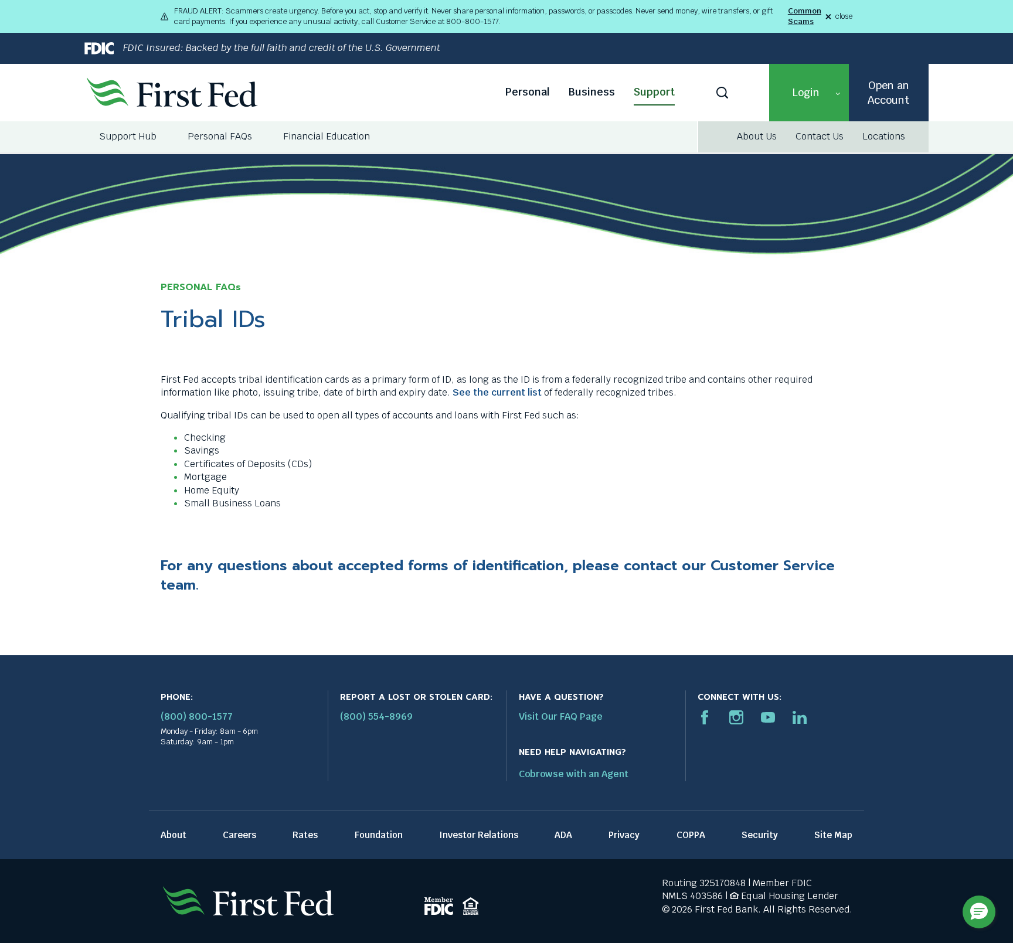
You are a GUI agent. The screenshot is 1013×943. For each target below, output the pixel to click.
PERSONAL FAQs (201, 287)
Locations (883, 136)
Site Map (833, 834)
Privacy (624, 834)
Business (592, 91)
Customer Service (773, 565)
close (843, 16)
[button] (809, 92)
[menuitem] (128, 136)
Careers (239, 834)
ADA (563, 834)
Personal (527, 91)
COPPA (691, 834)
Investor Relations (478, 834)
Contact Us (820, 136)
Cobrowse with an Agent (573, 774)
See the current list (497, 392)
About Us (757, 136)
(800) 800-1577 (197, 716)
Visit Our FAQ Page (561, 716)
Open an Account (888, 93)
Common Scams (804, 16)
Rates (305, 834)
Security (760, 834)
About (173, 834)
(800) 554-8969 (376, 716)
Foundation (379, 834)
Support (654, 91)
